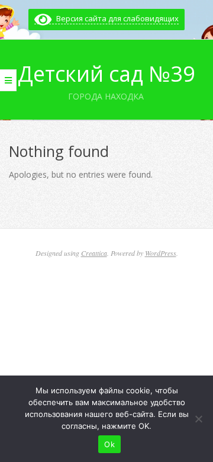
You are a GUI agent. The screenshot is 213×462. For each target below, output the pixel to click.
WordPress (160, 253)
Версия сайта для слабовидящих (115, 18)
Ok (109, 444)
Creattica (94, 253)
